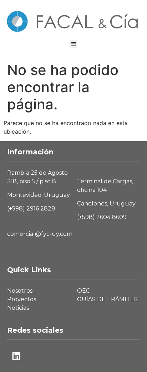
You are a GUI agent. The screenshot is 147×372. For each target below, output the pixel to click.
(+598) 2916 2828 (31, 208)
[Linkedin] (16, 356)
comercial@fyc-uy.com (39, 233)
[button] (74, 44)
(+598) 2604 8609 (102, 217)
